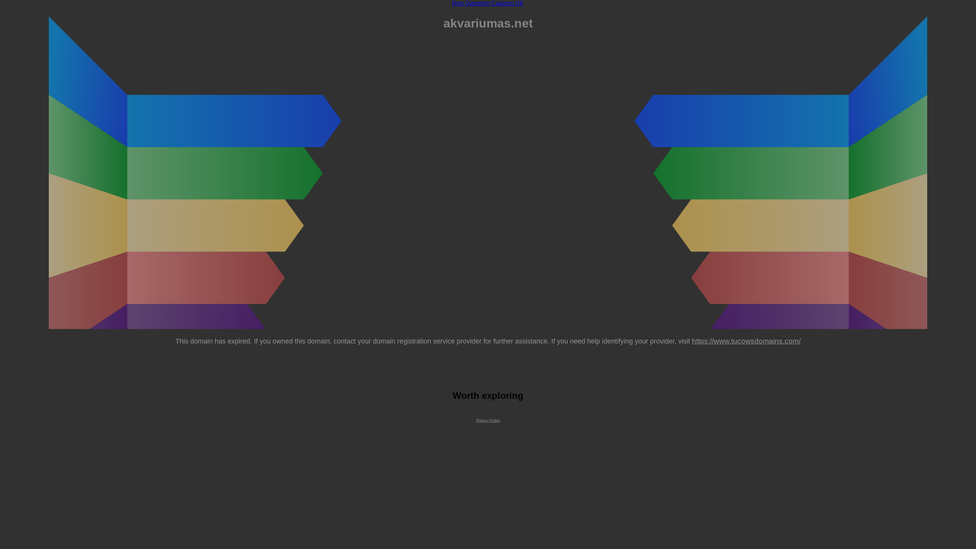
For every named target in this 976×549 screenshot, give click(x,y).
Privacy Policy (488, 420)
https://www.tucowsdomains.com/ (746, 341)
